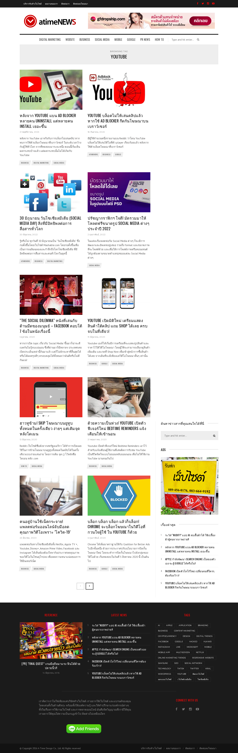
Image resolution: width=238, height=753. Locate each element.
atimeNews (93, 154)
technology (164, 668)
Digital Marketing (41, 162)
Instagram (164, 647)
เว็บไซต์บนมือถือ (184, 679)
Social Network (193, 663)
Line (178, 647)
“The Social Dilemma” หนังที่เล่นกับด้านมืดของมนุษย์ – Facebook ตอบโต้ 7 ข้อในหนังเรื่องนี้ (51, 325)
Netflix (200, 652)
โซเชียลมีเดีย (203, 679)
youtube (181, 674)
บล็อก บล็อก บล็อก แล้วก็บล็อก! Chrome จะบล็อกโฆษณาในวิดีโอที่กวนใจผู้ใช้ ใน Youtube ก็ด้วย (116, 526)
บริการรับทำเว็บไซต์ (33, 3)
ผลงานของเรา (51, 3)
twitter (194, 668)
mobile (208, 647)
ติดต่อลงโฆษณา (80, 3)
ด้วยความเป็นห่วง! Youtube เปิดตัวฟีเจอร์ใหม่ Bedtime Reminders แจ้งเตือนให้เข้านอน (117, 428)
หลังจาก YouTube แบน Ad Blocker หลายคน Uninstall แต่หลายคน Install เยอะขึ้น (48, 120)
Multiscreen (183, 652)
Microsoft (192, 647)
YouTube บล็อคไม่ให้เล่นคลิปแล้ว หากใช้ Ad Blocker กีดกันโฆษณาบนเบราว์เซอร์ (118, 120)
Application (185, 625)
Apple (169, 625)
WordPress (164, 674)
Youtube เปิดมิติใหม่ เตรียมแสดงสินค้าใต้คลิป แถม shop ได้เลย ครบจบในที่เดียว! (117, 325)
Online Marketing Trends (172, 658)
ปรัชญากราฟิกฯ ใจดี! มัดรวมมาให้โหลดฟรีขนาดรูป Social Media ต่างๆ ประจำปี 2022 (118, 223)
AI (159, 625)
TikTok (180, 668)
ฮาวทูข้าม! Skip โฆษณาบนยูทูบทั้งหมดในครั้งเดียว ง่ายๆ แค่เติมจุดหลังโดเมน (50, 428)
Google (118, 154)
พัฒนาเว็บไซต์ (198, 674)
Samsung (163, 663)
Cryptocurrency (167, 636)
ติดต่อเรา (65, 3)
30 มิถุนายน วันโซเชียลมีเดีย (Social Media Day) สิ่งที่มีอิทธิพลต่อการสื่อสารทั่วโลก (50, 223)
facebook (163, 642)
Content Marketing (184, 631)
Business (25, 162)
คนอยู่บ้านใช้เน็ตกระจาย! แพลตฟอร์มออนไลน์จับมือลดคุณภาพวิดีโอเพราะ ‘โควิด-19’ (45, 526)
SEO (176, 663)
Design (186, 636)
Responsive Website (203, 658)
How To (24, 466)
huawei (208, 642)
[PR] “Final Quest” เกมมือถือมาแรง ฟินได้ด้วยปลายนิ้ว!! (51, 665)
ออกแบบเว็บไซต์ (164, 679)
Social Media (59, 162)
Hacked (193, 642)
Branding (203, 625)
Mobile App (164, 652)
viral (208, 668)
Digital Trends (204, 636)
